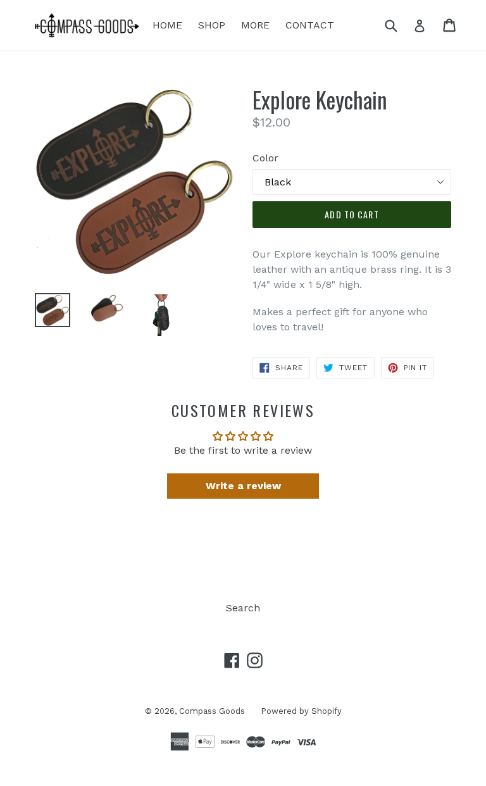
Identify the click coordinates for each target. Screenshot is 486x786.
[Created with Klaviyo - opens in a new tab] (243, 540)
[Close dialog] (421, 265)
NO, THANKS (148, 445)
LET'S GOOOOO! (148, 395)
